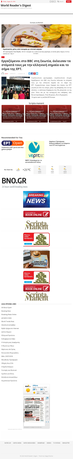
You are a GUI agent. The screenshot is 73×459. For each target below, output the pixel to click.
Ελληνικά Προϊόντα (8, 335)
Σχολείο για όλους (7, 374)
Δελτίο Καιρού (6, 332)
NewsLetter (65, 443)
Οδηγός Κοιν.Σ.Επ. (7, 363)
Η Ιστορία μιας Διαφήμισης (10, 342)
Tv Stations (56, 443)
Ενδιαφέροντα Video (8, 339)
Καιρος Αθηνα (17, 443)
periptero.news (6, 318)
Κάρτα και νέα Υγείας (8, 349)
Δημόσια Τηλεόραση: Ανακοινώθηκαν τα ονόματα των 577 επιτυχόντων (59, 143)
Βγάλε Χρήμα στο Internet (10, 328)
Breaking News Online (8, 314)
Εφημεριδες (41, 443)
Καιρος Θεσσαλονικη (29, 443)
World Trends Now (7, 321)
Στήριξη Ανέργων (7, 367)
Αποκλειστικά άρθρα (8, 325)
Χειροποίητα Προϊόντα (9, 381)
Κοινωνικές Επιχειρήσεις (10, 353)
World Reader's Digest (16, 5)
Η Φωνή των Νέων (7, 346)
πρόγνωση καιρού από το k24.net (15, 429)
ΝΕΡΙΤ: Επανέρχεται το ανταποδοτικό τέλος (33, 161)
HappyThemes (49, 456)
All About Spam (6, 308)
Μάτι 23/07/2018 (7, 356)
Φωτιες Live (8, 443)
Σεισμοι (49, 443)
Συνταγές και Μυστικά (8, 370)
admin (6, 73)
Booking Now (6, 311)
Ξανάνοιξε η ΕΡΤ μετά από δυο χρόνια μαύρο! (12, 148)
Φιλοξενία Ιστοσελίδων (9, 377)
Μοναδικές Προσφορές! (9, 360)
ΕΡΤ (3, 57)
